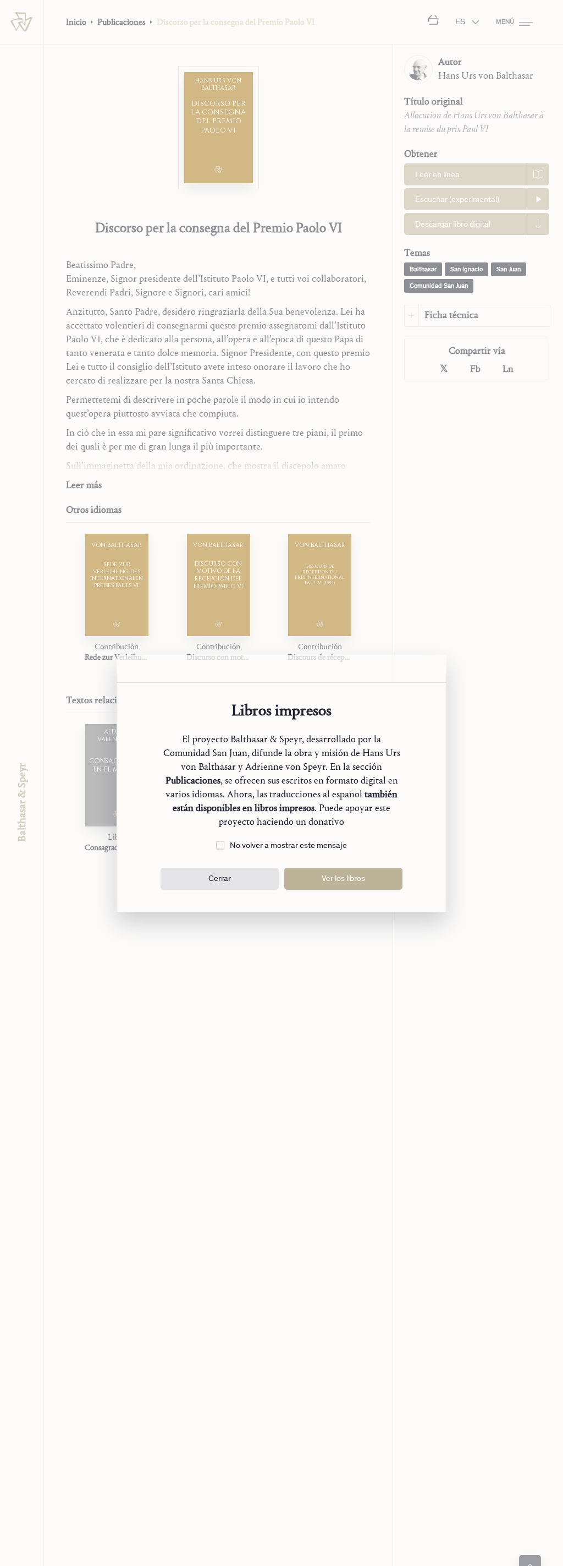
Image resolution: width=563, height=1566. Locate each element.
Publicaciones (192, 780)
